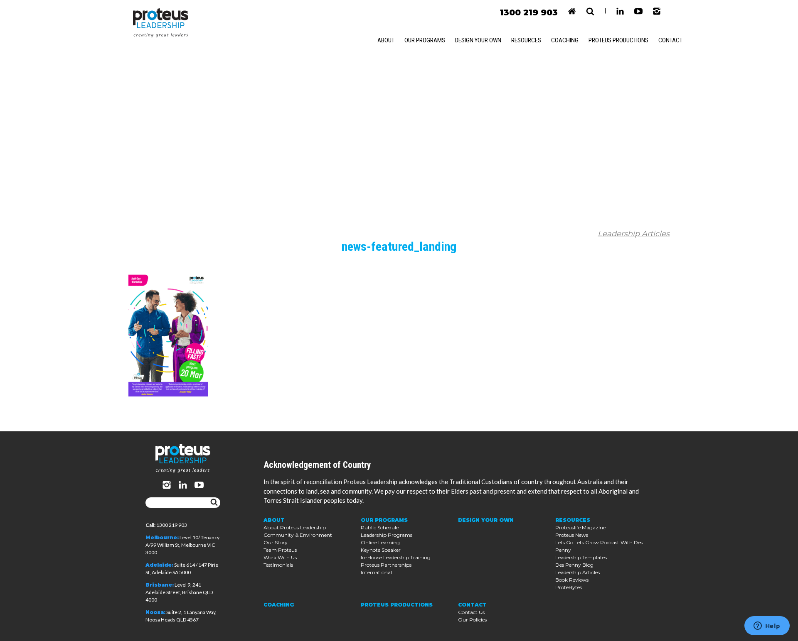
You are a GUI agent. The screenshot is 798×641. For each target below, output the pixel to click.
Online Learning (380, 542)
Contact (670, 40)
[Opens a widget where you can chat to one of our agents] (767, 626)
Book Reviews (572, 580)
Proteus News (571, 535)
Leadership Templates (581, 557)
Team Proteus (280, 550)
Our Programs (424, 40)
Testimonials (278, 565)
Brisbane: (159, 585)
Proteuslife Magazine (580, 527)
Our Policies (472, 620)
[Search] (214, 502)
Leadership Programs (386, 535)
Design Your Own (478, 40)
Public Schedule (380, 527)
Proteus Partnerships (386, 565)
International (376, 572)
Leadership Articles (634, 233)
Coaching (565, 40)
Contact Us (471, 612)
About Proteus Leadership (295, 527)
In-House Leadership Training (396, 557)
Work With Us (280, 557)
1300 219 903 (529, 12)
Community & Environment (298, 535)
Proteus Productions (618, 40)
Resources (526, 40)
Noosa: (155, 612)
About (385, 40)
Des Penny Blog (574, 565)
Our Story (276, 542)
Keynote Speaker (381, 550)
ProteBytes (568, 587)
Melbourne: (162, 537)
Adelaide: (159, 565)
